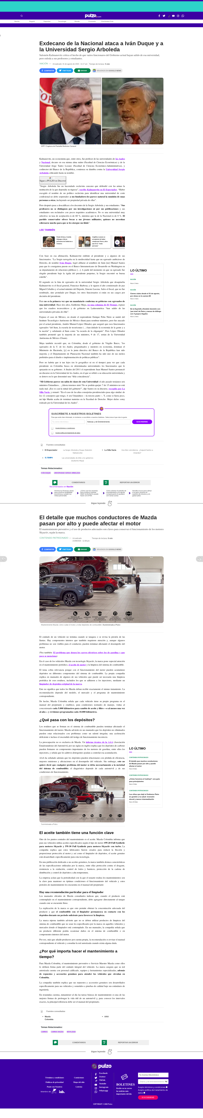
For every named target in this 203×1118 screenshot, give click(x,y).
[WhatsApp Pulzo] (182, 16)
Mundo (77, 21)
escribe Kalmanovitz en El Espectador (98, 189)
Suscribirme (148, 1097)
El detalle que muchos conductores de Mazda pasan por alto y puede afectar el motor (143, 763)
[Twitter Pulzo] (164, 16)
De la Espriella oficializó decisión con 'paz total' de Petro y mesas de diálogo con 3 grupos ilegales (145, 311)
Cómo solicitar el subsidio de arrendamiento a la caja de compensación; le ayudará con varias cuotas (116, 493)
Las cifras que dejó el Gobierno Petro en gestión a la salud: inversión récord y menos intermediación (144, 796)
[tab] (76, 482)
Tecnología (62, 21)
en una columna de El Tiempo (102, 304)
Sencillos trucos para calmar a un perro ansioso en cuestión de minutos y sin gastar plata (142, 493)
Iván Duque (65, 262)
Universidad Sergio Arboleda (67, 473)
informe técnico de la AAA (99, 742)
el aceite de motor (77, 664)
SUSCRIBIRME (142, 422)
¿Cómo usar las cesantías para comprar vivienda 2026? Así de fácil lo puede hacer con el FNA (89, 493)
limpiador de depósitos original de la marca (60, 684)
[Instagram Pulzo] (178, 16)
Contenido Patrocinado (54, 538)
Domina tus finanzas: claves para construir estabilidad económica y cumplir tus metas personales (64, 493)
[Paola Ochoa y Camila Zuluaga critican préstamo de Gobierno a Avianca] (49, 241)
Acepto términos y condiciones (65, 428)
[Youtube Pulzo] (173, 16)
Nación (17, 21)
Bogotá (32, 21)
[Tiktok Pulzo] (169, 17)
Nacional (45, 162)
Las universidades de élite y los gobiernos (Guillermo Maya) (77, 459)
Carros (44, 1032)
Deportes (47, 21)
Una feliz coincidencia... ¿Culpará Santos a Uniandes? (137, 451)
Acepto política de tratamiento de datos (67, 433)
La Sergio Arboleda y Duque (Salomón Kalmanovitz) (77, 451)
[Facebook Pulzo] (159, 16)
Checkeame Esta (107, 21)
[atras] (117, 242)
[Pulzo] (93, 16)
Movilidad (71, 1032)
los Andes (120, 158)
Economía (92, 21)
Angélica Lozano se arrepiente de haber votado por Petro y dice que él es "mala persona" (100, 241)
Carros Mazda (57, 1032)
